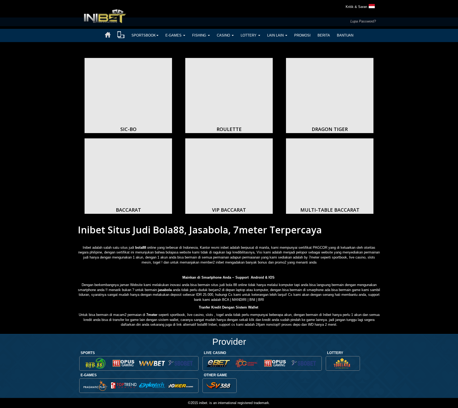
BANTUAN (345, 35)
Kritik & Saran (356, 7)
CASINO (224, 35)
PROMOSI (302, 35)
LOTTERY (249, 35)
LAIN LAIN (276, 35)
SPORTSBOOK (143, 35)
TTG (123, 386)
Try (128, 93)
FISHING (199, 35)
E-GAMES (174, 35)
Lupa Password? (363, 21)
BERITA (324, 35)
